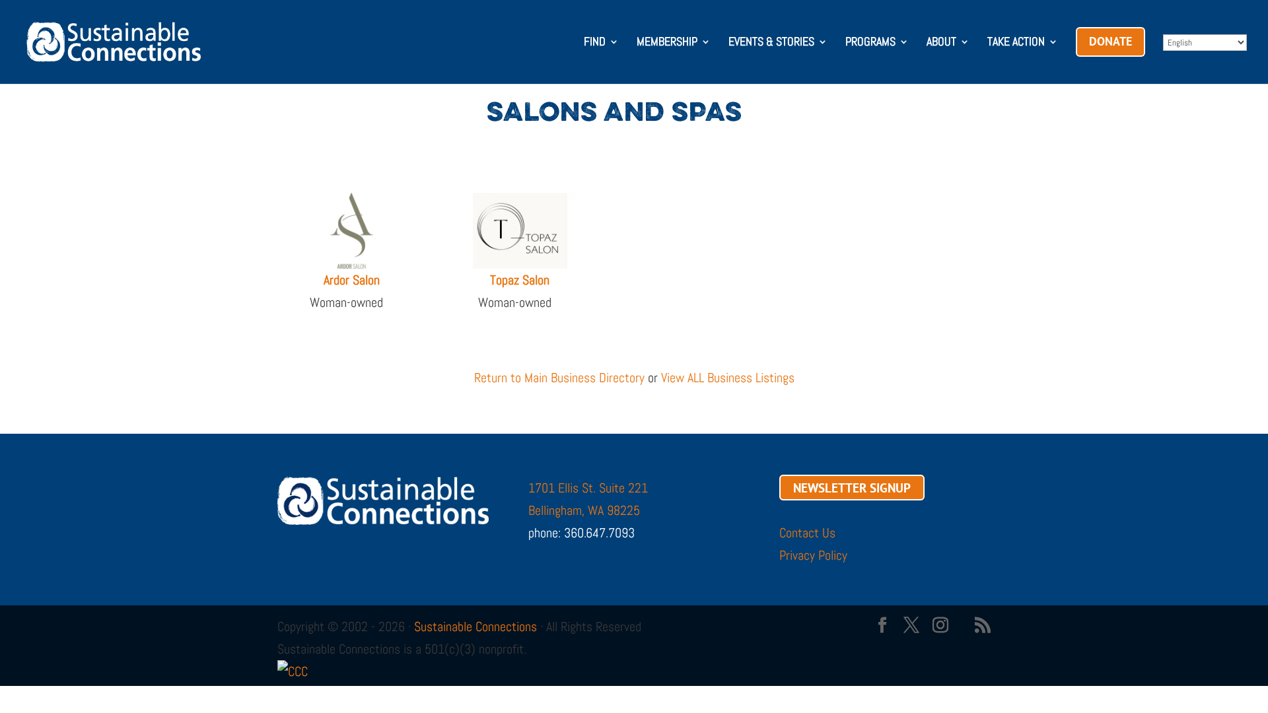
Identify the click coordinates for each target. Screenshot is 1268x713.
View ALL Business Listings (727, 377)
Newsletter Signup (852, 488)
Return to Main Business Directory (559, 377)
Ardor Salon (352, 280)
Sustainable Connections (475, 626)
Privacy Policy (813, 555)
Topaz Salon (519, 280)
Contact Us (807, 532)
